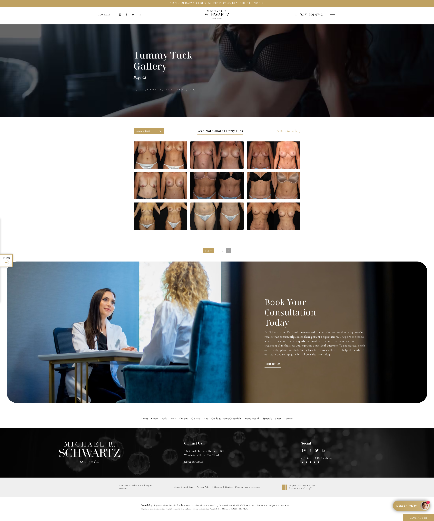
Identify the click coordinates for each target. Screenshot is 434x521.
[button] (332, 15)
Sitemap (218, 487)
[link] (311, 15)
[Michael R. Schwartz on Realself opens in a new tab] (139, 15)
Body (163, 90)
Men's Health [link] (252, 418)
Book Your (290, 312)
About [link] (144, 418)
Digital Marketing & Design (302, 487)
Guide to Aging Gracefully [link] (226, 418)
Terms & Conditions (183, 487)
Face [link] (173, 418)
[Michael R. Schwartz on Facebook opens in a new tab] (126, 15)
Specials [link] (267, 418)
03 (194, 90)
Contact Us (272, 364)
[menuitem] (120, 15)
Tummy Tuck (180, 90)
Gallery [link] (195, 418)
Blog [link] (205, 418)
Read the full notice (248, 3)
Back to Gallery (290, 130)
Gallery (151, 90)
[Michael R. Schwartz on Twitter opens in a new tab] (133, 15)
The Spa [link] (183, 418)
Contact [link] (288, 418)
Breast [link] (154, 418)
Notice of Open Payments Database (242, 487)
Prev (208, 251)
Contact (104, 14)
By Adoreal (411, 506)
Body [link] (164, 418)
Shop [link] (278, 418)
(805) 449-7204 (240, 508)
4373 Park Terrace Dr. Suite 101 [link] (204, 453)
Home (137, 90)
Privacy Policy (204, 487)
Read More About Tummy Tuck (220, 131)
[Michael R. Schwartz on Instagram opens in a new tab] (120, 15)
